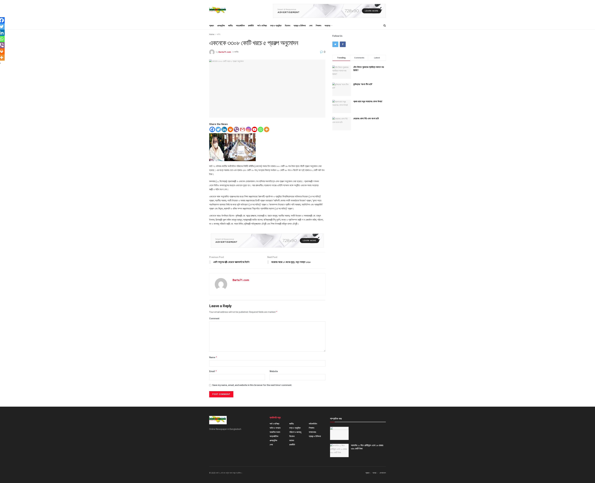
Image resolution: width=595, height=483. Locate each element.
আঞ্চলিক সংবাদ (275, 432)
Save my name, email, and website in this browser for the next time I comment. (252, 385)
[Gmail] (242, 129)
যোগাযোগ (382, 473)
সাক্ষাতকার (312, 432)
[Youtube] (254, 129)
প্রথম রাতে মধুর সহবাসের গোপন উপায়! (367, 101)
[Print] (230, 129)
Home (211, 34)
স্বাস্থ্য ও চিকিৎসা (300, 25)
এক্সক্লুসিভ (221, 25)
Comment (214, 318)
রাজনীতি (251, 25)
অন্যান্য (327, 25)
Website (274, 371)
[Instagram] (248, 129)
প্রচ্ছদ (211, 25)
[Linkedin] (224, 129)
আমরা (374, 473)
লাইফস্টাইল (313, 423)
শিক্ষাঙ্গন (318, 25)
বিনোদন (287, 25)
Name (213, 357)
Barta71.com (224, 52)
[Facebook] (212, 129)
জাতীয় (230, 25)
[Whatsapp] (260, 129)
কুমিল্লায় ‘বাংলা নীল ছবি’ (362, 84)
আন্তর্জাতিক (240, 25)
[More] (266, 129)
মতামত (291, 440)
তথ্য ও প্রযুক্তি (276, 25)
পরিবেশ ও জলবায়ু (295, 432)
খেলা (310, 25)
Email (213, 371)
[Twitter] (218, 129)
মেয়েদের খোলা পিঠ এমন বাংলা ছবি (366, 118)
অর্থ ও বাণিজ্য (262, 25)
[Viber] (236, 129)
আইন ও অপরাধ (275, 428)
